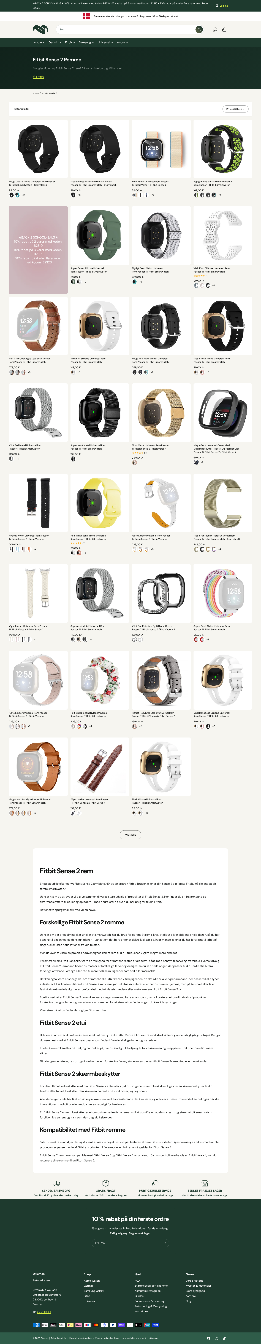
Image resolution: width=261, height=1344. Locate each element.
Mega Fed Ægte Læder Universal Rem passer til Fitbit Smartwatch (150, 360)
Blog (188, 1301)
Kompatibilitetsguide (148, 1291)
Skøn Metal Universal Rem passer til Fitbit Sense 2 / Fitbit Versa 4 (150, 447)
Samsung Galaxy (94, 1291)
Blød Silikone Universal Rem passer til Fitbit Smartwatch (147, 801)
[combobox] (130, 29)
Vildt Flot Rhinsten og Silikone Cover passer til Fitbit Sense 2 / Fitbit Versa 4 (153, 628)
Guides (139, 1296)
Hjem (36, 93)
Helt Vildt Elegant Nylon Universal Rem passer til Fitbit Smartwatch (88, 714)
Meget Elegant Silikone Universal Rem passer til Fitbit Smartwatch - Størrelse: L (93, 183)
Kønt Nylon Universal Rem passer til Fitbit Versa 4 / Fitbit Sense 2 (150, 183)
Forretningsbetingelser (80, 1338)
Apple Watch (92, 1280)
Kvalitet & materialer (198, 1285)
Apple (38, 42)
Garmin (53, 42)
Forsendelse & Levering (149, 1301)
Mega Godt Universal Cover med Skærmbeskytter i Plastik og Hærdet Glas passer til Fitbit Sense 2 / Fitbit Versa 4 (217, 449)
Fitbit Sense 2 (49, 93)
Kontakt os (141, 1311)
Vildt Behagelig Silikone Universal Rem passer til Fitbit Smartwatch (212, 714)
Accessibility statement (134, 1338)
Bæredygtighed (195, 1291)
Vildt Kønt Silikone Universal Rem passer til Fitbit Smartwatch (212, 270)
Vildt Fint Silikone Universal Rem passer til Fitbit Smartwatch (87, 360)
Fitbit (68, 42)
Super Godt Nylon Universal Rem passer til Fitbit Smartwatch (212, 628)
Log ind (224, 5)
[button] (39, 42)
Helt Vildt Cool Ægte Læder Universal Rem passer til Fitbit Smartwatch (29, 360)
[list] (130, 16)
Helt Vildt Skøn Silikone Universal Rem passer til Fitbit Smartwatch (88, 537)
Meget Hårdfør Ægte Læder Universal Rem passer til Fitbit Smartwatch (29, 801)
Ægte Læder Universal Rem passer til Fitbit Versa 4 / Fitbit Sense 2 (28, 628)
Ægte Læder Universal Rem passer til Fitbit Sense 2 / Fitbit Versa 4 (151, 537)
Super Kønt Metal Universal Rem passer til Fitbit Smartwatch (88, 447)
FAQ (137, 1280)
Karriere (191, 1296)
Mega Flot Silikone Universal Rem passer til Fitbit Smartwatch (212, 360)
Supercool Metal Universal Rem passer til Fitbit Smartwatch (87, 628)
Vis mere (38, 77)
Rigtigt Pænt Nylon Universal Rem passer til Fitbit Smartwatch (150, 270)
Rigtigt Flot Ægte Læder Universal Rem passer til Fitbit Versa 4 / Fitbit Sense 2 (153, 714)
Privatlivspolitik (58, 1338)
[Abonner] (165, 1243)
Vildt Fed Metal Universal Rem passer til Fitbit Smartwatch (25, 447)
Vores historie (194, 1280)
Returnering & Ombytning (151, 1306)
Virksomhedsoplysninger (107, 1338)
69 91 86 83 (44, 1312)
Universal (104, 42)
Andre (121, 42)
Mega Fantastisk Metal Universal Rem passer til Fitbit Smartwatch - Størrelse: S (217, 537)
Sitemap (153, 1338)
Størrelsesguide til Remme (151, 1285)
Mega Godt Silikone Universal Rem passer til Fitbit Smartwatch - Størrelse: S (32, 183)
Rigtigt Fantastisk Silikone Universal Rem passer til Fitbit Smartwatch (213, 183)
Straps (44, 1338)
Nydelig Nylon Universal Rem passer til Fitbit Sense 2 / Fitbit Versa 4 (29, 537)
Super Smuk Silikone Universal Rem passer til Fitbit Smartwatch (88, 270)
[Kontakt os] (215, 29)
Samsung (85, 42)
